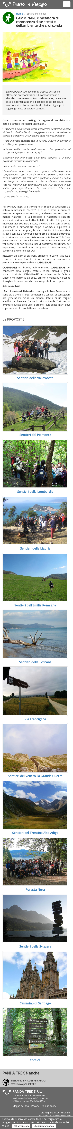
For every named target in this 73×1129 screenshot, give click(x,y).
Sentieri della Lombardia (35, 491)
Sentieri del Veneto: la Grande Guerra (35, 776)
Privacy (35, 1106)
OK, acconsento (21, 1126)
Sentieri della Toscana (35, 662)
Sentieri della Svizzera (35, 946)
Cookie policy (48, 1106)
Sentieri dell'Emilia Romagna (35, 605)
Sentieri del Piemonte (35, 435)
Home (19, 13)
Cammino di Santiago (35, 1003)
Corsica (35, 1060)
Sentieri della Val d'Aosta (35, 378)
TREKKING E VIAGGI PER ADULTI (29, 1080)
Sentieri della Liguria (35, 548)
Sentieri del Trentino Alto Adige (35, 833)
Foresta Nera (35, 889)
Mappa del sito (21, 1106)
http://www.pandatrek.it (23, 1084)
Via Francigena (35, 719)
